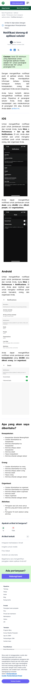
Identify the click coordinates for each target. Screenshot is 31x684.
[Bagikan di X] (18, 50)
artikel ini (15, 108)
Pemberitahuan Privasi (14, 676)
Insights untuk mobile (9, 547)
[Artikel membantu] (3, 527)
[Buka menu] (28, 3)
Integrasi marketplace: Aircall (12, 543)
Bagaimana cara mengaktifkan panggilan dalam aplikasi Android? (14, 560)
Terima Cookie (15, 681)
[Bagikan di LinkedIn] (15, 50)
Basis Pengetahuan (7, 13)
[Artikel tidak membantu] (13, 527)
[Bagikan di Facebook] (11, 50)
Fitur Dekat (6, 551)
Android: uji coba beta (10, 555)
